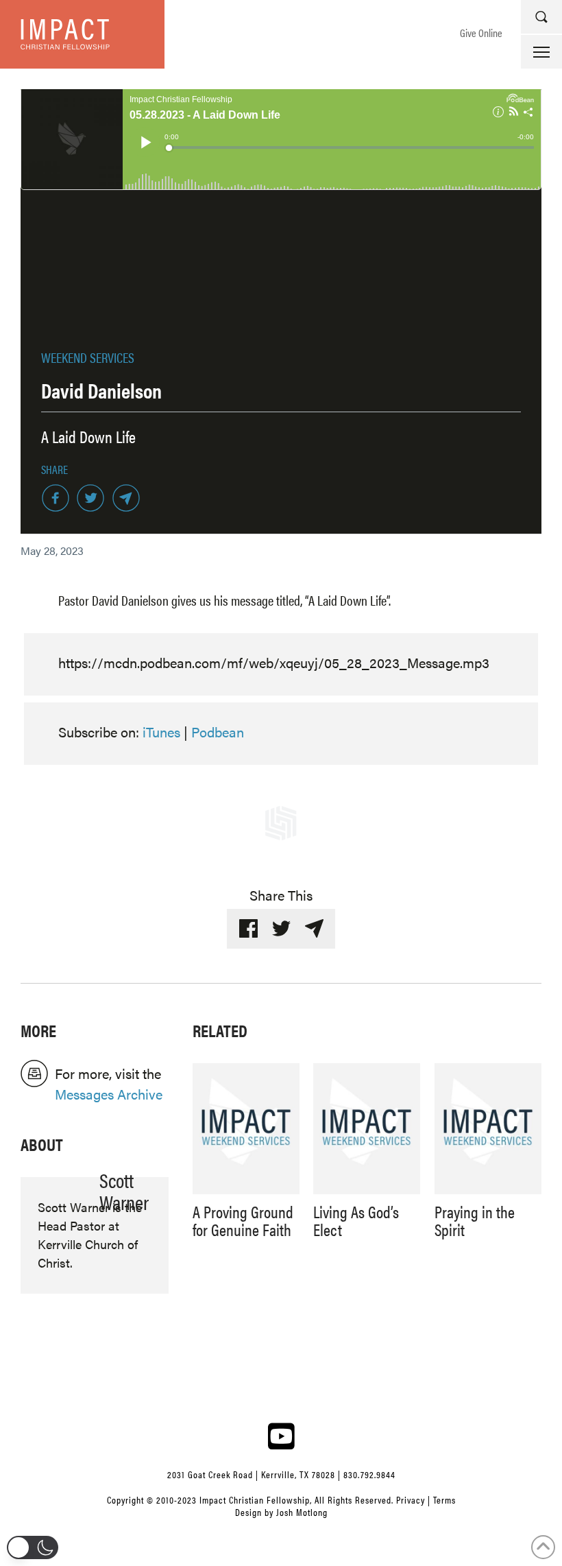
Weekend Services (87, 357)
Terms (444, 1499)
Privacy (410, 1499)
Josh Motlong (302, 1512)
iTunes (161, 732)
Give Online (481, 32)
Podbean (217, 732)
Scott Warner (124, 1191)
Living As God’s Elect (356, 1220)
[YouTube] (281, 1435)
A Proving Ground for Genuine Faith (243, 1220)
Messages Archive (108, 1094)
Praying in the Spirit (475, 1220)
